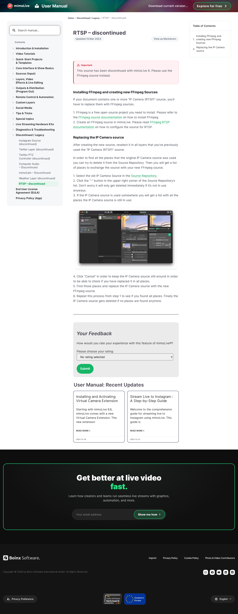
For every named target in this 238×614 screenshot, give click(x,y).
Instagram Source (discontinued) (30, 142)
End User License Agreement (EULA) (28, 190)
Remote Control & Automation (35, 97)
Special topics (25, 118)
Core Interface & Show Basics (35, 68)
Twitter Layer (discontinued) (36, 149)
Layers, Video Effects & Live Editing (29, 80)
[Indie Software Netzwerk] (112, 599)
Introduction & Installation (32, 48)
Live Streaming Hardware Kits (35, 124)
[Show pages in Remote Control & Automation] (13, 97)
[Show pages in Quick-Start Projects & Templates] (13, 59)
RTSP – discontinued (32, 183)
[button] (20, 599)
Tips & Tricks (24, 113)
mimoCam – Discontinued (35, 172)
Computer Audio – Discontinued (29, 165)
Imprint (152, 558)
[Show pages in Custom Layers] (13, 102)
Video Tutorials (25, 53)
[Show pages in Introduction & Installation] (13, 48)
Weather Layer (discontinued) (37, 178)
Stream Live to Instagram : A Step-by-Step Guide (151, 399)
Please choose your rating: (95, 351)
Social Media (24, 107)
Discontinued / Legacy (30, 135)
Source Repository (143, 176)
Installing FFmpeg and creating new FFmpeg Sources (208, 39)
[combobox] (35, 30)
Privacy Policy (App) (29, 198)
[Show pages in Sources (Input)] (13, 73)
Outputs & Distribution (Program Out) (30, 89)
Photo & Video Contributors (220, 558)
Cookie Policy (191, 558)
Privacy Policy (170, 558)
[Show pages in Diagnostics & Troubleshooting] (13, 129)
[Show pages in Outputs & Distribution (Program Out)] (13, 88)
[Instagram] (205, 572)
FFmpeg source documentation (100, 117)
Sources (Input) (26, 73)
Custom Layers (25, 102)
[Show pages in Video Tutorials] (13, 54)
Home (71, 18)
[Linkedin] (225, 572)
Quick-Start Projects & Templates (29, 61)
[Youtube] (219, 572)
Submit (85, 368)
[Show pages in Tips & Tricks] (13, 113)
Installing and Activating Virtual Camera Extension (97, 399)
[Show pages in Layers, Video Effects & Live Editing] (13, 79)
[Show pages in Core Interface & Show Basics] (13, 68)
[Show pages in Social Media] (13, 108)
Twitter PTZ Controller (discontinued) (34, 156)
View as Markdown (165, 38)
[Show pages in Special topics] (13, 119)
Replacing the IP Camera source (210, 49)
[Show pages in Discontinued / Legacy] (13, 135)
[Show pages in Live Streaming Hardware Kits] (13, 124)
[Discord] (232, 572)
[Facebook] (212, 572)
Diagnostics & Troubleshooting (35, 129)
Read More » (83, 430)
